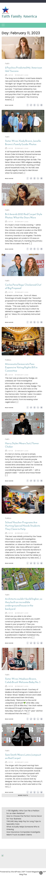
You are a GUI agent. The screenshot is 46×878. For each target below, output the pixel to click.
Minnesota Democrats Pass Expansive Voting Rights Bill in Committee (21, 367)
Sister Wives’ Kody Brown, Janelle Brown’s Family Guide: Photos (23, 142)
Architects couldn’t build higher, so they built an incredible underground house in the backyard (23, 604)
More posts (23, 795)
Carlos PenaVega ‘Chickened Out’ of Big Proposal (23, 286)
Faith (7, 63)
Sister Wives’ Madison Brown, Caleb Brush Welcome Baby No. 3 (22, 680)
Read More (9, 105)
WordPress (16, 871)
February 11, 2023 (22, 75)
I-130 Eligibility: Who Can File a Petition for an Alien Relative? (22, 812)
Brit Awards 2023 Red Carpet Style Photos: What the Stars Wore (23, 215)
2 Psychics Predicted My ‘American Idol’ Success (23, 69)
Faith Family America (19, 16)
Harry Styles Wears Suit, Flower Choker (22, 445)
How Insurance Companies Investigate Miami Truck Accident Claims (23, 833)
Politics (8, 360)
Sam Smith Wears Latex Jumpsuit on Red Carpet (23, 756)
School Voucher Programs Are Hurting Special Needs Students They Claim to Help (22, 526)
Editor (10, 75)
